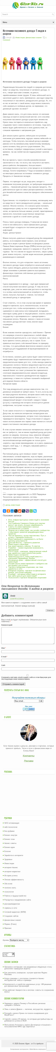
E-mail (4, 657)
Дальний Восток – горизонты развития (24, 543)
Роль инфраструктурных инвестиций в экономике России (28, 521)
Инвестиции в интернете (18, 555)
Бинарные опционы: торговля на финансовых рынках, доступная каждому (27, 571)
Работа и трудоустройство (15, 896)
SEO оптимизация (11, 823)
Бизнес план (9, 839)
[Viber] (27, 511)
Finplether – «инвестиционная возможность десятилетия (25, 549)
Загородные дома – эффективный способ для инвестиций (27, 561)
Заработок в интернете (13, 855)
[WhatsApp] (31, 511)
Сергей (7, 1019)
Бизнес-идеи (9, 847)
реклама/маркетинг (12, 904)
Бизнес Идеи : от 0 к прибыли (31, 1044)
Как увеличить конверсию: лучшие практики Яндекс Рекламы (25, 973)
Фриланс (8, 928)
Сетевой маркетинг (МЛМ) (15, 912)
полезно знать (10, 888)
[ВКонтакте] (4, 511)
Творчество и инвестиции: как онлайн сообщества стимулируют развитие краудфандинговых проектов (29, 532)
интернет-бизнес (11, 867)
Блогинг (7, 851)
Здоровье (8, 859)
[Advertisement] (29, 795)
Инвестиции (20, 38)
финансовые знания (34, 38)
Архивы (6, 940)
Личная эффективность (14, 880)
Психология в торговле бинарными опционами (27, 578)
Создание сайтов (11, 916)
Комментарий (6, 625)
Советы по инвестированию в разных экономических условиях (23, 528)
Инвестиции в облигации (18, 544)
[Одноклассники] (8, 511)
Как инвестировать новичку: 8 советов (24, 546)
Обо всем (8, 884)
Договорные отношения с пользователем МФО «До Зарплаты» (27, 1026)
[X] (16, 511)
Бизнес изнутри (10, 835)
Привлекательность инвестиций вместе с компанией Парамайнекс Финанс (25, 557)
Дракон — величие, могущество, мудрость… (35, 1009)
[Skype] (35, 511)
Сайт (3, 665)
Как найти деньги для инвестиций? (22, 576)
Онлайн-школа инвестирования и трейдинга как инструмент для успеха (27, 564)
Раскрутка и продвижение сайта (17, 900)
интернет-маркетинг (12, 872)
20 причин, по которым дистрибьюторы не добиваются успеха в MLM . (28, 1020)
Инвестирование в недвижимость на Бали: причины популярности (25, 540)
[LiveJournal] (23, 511)
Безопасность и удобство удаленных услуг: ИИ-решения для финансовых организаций (27, 985)
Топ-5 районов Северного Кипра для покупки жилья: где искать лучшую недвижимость (26, 524)
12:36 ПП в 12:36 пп (17, 599)
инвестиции (15, 505)
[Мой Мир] (12, 511)
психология (9, 892)
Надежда (8, 1003)
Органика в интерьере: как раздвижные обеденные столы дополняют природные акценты (28, 968)
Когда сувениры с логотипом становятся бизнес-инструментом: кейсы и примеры (24, 979)
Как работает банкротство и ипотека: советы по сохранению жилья (29, 991)
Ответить (50, 610)
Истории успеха (10, 876)
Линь (6, 1009)
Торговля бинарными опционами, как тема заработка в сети (25, 568)
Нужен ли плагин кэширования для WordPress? (26, 1014)
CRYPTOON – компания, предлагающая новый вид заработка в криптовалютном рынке (27, 552)
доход (8, 505)
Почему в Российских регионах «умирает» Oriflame (25, 1004)
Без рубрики (9, 831)
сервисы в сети (10, 908)
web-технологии (10, 827)
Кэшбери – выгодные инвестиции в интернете (27, 574)
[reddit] (19, 511)
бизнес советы (10, 843)
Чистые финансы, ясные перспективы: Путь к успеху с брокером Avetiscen (27, 536)
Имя (3, 648)
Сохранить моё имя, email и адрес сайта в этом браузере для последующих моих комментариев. (26, 678)
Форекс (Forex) (10, 924)
